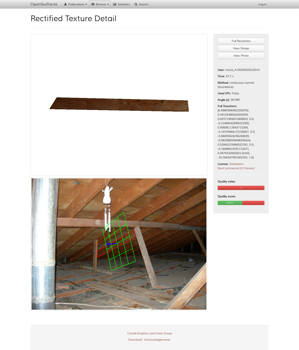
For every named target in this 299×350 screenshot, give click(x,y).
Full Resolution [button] (241, 41)
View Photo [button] (241, 55)
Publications (76, 4)
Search (143, 4)
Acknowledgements (157, 339)
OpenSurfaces (44, 4)
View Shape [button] (241, 48)
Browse (101, 4)
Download (135, 339)
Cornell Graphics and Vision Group (149, 333)
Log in (262, 4)
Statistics (123, 4)
